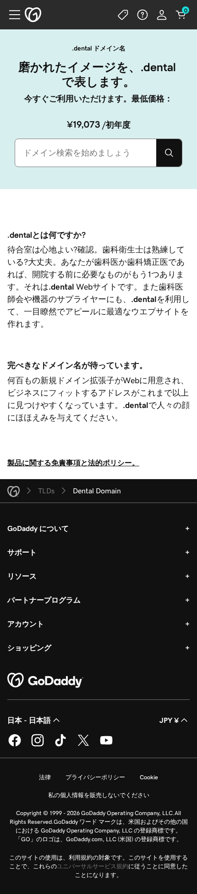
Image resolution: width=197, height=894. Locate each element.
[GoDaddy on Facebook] (14, 745)
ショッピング (29, 647)
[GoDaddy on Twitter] (83, 745)
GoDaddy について (38, 528)
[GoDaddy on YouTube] (106, 745)
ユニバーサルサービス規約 (92, 866)
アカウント (25, 623)
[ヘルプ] (142, 14)
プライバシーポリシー (95, 777)
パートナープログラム (44, 599)
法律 (45, 777)
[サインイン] (161, 14)
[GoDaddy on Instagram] (37, 745)
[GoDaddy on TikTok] (60, 745)
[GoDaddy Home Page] (45, 680)
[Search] (169, 153)
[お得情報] (123, 14)
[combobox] (85, 153)
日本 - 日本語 (29, 720)
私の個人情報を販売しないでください (98, 795)
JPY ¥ (169, 720)
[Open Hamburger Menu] (11, 14)
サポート (22, 552)
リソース (22, 576)
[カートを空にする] (181, 14)
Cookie (149, 777)
